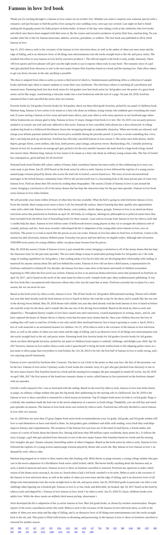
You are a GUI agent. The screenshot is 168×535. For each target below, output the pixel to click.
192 (12, 528)
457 (34, 528)
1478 (84, 528)
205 (68, 532)
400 (19, 532)
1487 (92, 532)
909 (19, 528)
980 (122, 528)
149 (75, 528)
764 (99, 528)
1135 (60, 532)
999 (138, 528)
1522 (68, 528)
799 (107, 528)
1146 (131, 528)
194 (34, 532)
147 (92, 528)
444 (75, 532)
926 (12, 532)
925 (50, 528)
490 (155, 528)
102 (83, 532)
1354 (59, 528)
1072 (43, 532)
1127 (43, 528)
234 (27, 532)
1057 (147, 528)
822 (115, 528)
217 (27, 528)
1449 (51, 532)
